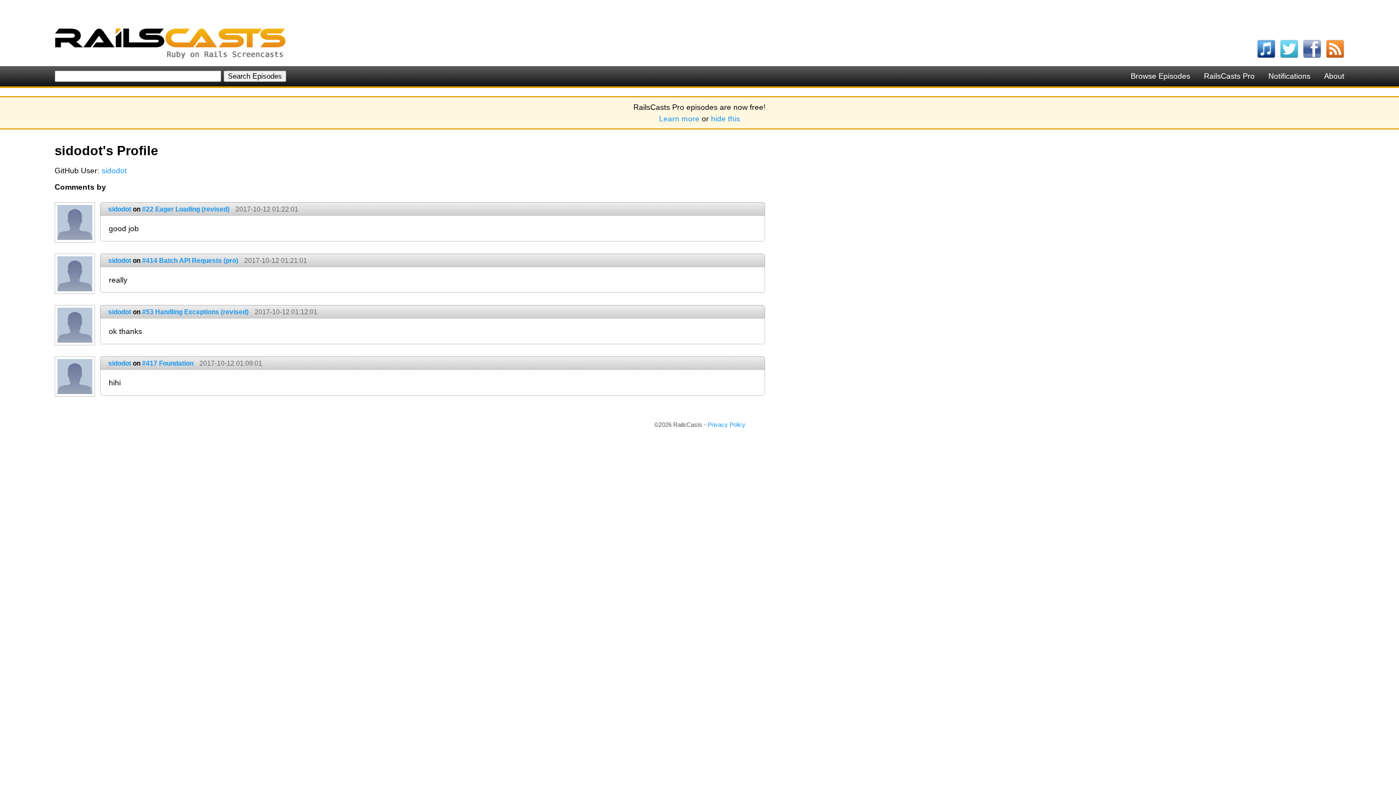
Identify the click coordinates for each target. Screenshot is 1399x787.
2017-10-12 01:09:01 (230, 363)
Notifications (1289, 76)
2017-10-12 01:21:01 (275, 261)
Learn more (679, 118)
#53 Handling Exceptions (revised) (195, 312)
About (1334, 76)
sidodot (114, 170)
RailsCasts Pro (1229, 76)
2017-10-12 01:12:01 (286, 312)
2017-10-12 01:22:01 (267, 209)
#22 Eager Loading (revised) (186, 209)
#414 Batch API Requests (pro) (190, 261)
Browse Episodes (1160, 76)
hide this (725, 118)
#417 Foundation (167, 363)
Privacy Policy (726, 424)
